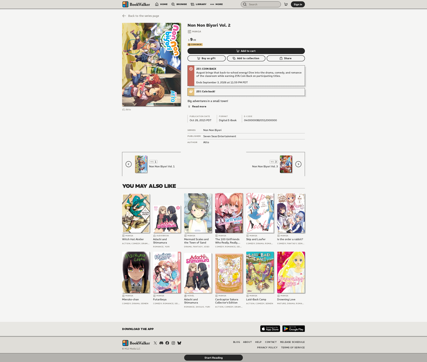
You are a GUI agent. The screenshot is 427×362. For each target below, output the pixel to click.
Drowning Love (286, 299)
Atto (206, 142)
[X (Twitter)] (155, 343)
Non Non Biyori (212, 130)
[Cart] (286, 4)
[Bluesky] (179, 343)
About (247, 342)
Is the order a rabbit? (290, 239)
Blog (236, 342)
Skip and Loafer (256, 239)
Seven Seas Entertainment (219, 136)
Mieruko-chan (130, 299)
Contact (271, 342)
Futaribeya (159, 299)
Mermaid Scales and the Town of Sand (196, 241)
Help (258, 342)
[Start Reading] (151, 64)
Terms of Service (293, 347)
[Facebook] (167, 343)
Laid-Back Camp (256, 299)
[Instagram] (173, 343)
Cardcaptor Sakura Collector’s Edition (226, 301)
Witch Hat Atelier (133, 239)
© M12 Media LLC (131, 349)
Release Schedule (292, 342)
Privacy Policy (267, 347)
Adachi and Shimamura (160, 241)
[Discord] (161, 343)
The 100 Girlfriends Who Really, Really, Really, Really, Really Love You (227, 241)
